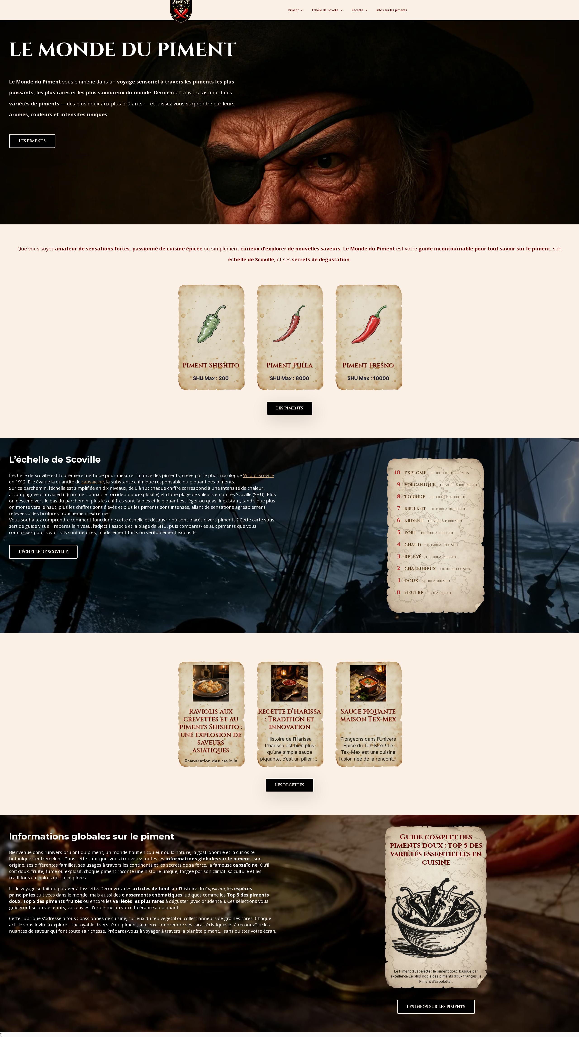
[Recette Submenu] (367, 10)
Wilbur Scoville (258, 475)
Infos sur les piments (391, 10)
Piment (293, 10)
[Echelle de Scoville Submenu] (342, 10)
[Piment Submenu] (303, 10)
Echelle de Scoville (325, 10)
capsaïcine (93, 482)
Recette (357, 10)
